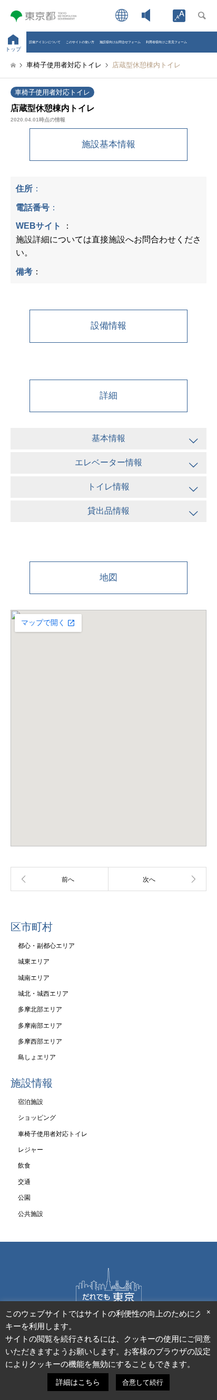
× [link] (208, 1312)
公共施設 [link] (30, 1214)
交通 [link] (24, 1182)
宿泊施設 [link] (30, 1102)
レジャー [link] (30, 1149)
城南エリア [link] (34, 978)
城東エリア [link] (34, 961)
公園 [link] (24, 1197)
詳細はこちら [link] (78, 1382)
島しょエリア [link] (37, 1057)
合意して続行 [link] (142, 1382)
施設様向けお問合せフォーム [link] (120, 42)
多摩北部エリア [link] (40, 1009)
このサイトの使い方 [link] (80, 42)
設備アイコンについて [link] (45, 42)
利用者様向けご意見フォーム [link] (166, 42)
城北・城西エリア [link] (43, 993)
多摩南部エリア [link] (40, 1025)
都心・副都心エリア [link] (46, 945)
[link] (179, 15)
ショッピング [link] (37, 1117)
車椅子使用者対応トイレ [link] (52, 92)
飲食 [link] (24, 1165)
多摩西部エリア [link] (40, 1041)
